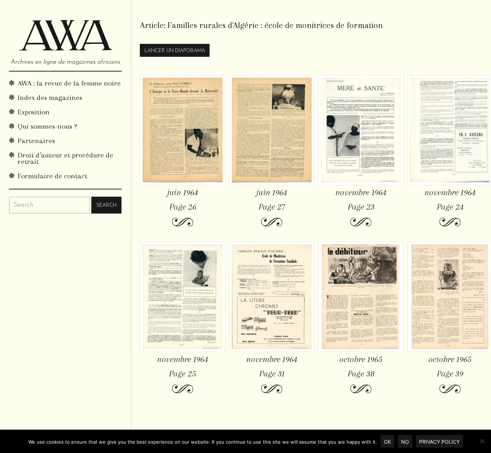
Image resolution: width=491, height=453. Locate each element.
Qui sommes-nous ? (47, 126)
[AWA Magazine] (65, 35)
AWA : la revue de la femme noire (69, 83)
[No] (482, 441)
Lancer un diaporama (174, 51)
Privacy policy (439, 442)
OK (387, 442)
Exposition (34, 112)
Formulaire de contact (52, 176)
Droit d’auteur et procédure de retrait (65, 158)
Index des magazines (50, 97)
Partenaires (36, 141)
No (405, 442)
